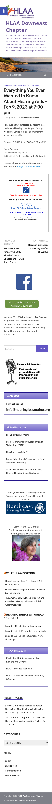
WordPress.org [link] (12, 775)
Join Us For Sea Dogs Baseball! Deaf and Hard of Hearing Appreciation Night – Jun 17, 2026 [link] (25, 721)
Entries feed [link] (11, 765)
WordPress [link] (20, 800)
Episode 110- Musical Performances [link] (23, 625)
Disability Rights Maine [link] (17, 434)
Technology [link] (33, 85)
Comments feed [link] (13, 770)
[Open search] (45, 75)
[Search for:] (26, 348)
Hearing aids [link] (20, 85)
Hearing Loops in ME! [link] (17, 452)
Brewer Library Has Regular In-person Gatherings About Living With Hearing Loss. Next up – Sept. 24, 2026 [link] (24, 709)
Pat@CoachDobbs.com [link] (28, 166)
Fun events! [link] (9, 85)
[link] (4, 11)
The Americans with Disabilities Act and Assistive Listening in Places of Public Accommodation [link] (24, 601)
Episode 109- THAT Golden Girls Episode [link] (25, 630)
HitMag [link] (32, 800)
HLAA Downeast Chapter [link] (26, 27)
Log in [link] (8, 760)
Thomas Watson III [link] (31, 117)
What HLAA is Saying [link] (20, 573)
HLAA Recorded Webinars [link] (19, 668)
